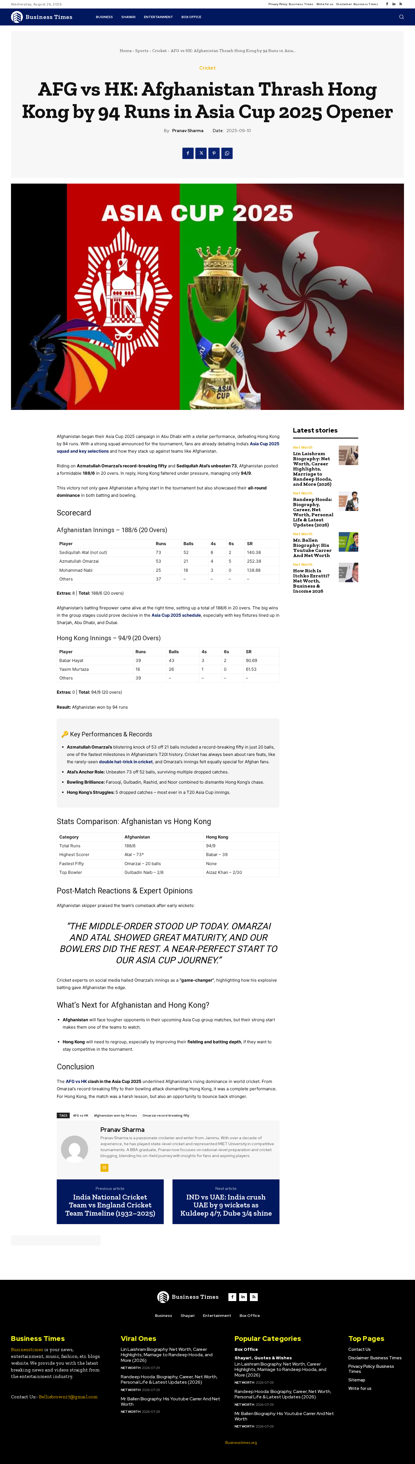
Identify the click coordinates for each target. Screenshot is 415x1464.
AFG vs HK (76, 1081)
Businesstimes (27, 1349)
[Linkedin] (393, 4)
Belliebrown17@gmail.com (68, 1396)
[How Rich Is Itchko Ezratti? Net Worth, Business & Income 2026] (348, 572)
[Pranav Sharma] (78, 1149)
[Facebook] (387, 4)
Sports (141, 50)
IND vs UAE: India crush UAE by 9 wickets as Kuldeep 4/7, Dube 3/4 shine (226, 1205)
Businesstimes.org (241, 1442)
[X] (201, 153)
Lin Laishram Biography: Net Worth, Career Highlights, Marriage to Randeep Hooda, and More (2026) (312, 468)
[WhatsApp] (227, 153)
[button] (401, 16)
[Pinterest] (214, 153)
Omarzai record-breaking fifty (166, 1115)
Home (126, 50)
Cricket (159, 50)
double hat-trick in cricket (126, 761)
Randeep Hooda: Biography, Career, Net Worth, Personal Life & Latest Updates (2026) (313, 512)
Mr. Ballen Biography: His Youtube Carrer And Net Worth (312, 547)
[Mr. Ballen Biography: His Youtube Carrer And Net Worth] (348, 542)
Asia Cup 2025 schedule (176, 615)
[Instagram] (104, 1168)
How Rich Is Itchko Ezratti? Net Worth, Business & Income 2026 (311, 580)
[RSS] (400, 4)
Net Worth (303, 447)
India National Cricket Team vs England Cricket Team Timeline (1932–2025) (110, 1205)
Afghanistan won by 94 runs (115, 1115)
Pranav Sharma (188, 130)
